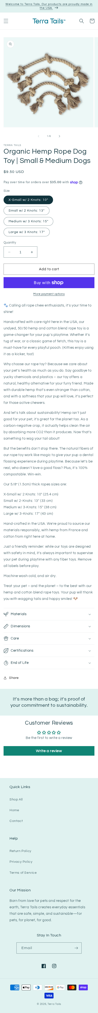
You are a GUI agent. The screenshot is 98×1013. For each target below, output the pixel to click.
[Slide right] (59, 136)
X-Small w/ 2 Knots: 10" (28, 200)
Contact (16, 821)
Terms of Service (23, 872)
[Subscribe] (76, 948)
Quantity (10, 242)
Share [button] (14, 678)
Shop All (16, 799)
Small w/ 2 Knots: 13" (26, 210)
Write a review (49, 751)
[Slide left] (38, 136)
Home (14, 810)
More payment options (49, 294)
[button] (6, 21)
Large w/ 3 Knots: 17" (27, 232)
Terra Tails (54, 1004)
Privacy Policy (21, 861)
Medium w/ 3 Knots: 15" (28, 221)
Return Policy (20, 851)
